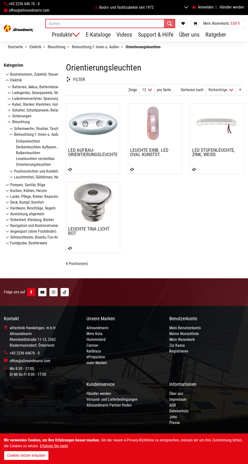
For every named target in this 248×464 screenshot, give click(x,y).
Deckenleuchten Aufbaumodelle (41, 147)
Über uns (189, 34)
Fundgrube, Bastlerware (28, 243)
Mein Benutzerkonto (185, 328)
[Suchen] (169, 23)
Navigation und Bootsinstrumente (36, 225)
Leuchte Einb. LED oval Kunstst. (149, 152)
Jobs (173, 417)
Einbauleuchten (28, 141)
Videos (124, 34)
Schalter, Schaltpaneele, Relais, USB (40, 110)
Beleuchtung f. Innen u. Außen (95, 47)
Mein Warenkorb (182, 339)
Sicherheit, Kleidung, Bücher (32, 219)
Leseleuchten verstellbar (35, 158)
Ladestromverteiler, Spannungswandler (42, 98)
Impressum (177, 399)
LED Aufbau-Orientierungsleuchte (93, 152)
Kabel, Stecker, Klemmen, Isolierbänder (42, 104)
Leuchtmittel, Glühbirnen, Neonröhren (43, 177)
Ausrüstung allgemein (27, 214)
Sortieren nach (192, 90)
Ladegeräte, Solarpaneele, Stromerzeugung (46, 92)
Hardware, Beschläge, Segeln (32, 208)
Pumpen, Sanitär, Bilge (27, 185)
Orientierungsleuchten (33, 164)
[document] (124, 448)
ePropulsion (95, 357)
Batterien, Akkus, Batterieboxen (36, 87)
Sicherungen (21, 116)
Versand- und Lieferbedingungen (112, 399)
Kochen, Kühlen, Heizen (28, 190)
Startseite (15, 47)
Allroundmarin (97, 328)
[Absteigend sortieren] (240, 90)
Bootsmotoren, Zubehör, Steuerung (37, 74)
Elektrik (35, 47)
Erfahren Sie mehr (54, 446)
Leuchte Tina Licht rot (88, 231)
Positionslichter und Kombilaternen (41, 171)
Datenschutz (179, 411)
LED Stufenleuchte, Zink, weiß (213, 152)
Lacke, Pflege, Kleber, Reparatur (35, 196)
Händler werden (231, 7)
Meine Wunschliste (184, 333)
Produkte (62, 34)
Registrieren (178, 351)
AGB (172, 405)
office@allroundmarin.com (29, 10)
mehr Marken (96, 362)
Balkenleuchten (28, 153)
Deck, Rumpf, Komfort (27, 202)
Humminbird (96, 339)
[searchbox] (110, 23)
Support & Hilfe (155, 34)
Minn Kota (94, 333)
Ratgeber (215, 34)
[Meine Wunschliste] (183, 23)
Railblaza (93, 351)
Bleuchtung (56, 47)
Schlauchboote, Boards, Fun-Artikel (37, 237)
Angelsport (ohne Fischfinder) (33, 231)
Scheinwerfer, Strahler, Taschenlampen (44, 128)
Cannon (92, 345)
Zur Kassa (177, 345)
